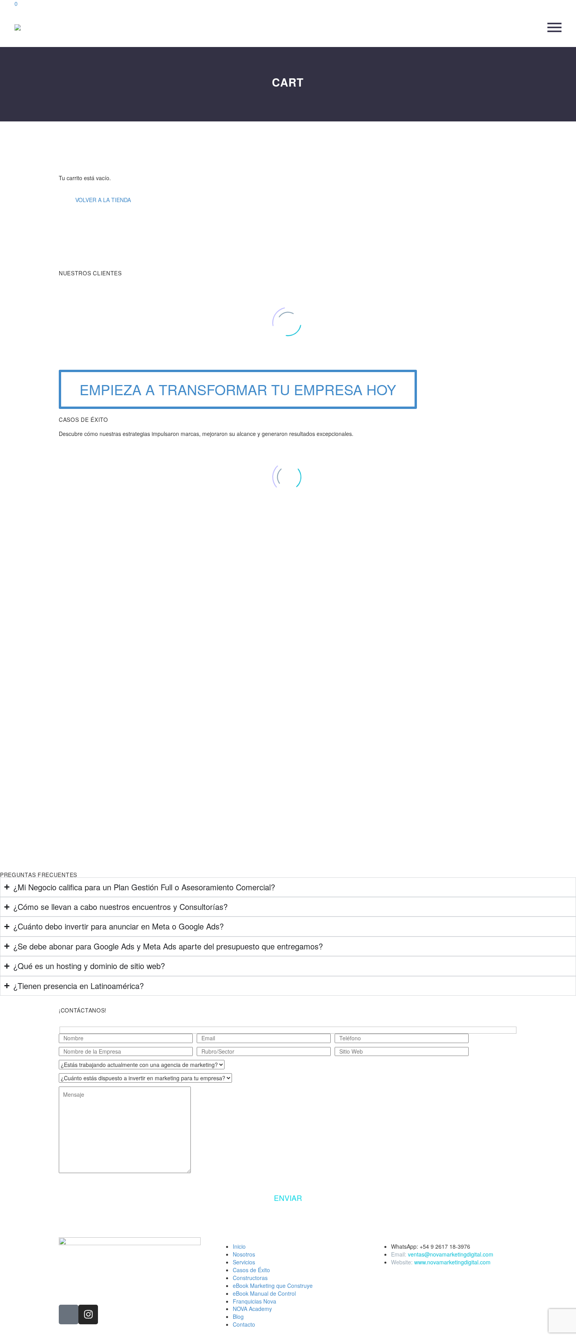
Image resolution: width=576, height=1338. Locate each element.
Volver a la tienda (103, 200)
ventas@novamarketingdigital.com (450, 1254)
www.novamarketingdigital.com (452, 1262)
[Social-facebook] (68, 1314)
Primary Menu (554, 27)
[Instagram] (88, 1314)
